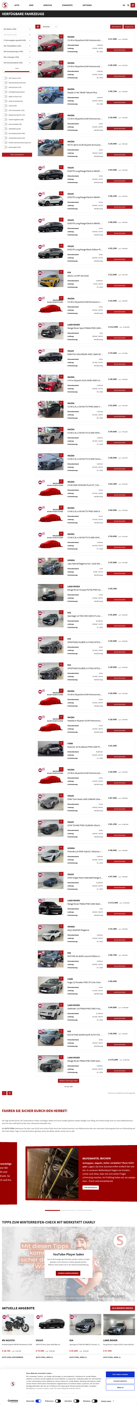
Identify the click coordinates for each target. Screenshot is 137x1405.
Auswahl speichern (120, 1381)
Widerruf (120, 1387)
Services (47, 5)
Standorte (67, 5)
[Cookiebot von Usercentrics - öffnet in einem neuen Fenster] (13, 1401)
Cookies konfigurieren (68, 1273)
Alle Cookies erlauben (120, 1374)
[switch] (58, 1401)
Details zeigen (106, 1401)
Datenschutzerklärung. (69, 1393)
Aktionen (87, 5)
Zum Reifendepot (80, 1190)
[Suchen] (128, 5)
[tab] (52, 1210)
